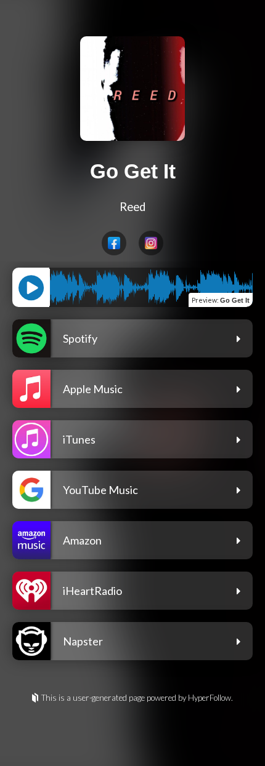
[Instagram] (151, 243)
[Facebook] (114, 243)
